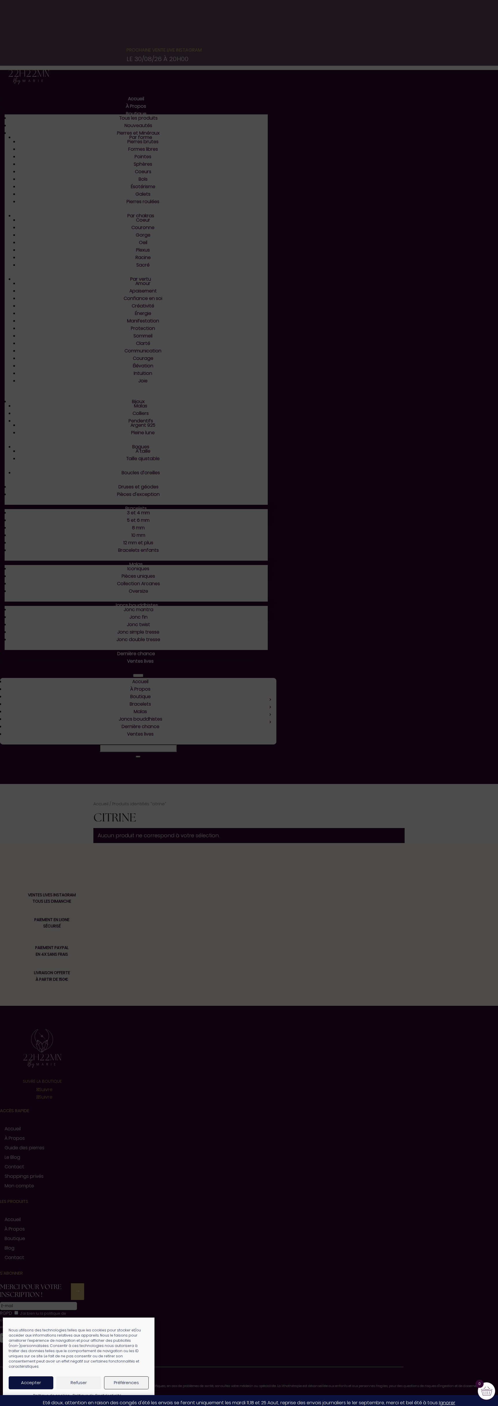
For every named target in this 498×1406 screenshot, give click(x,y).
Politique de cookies (51, 1395)
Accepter (31, 1382)
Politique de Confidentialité (97, 1395)
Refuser (79, 1382)
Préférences (126, 1382)
